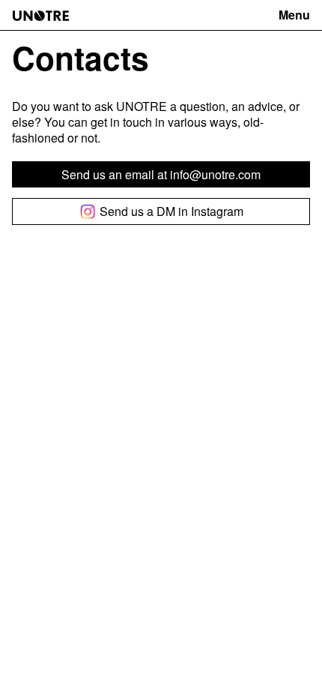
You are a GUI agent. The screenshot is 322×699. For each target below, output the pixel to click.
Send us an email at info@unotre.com (161, 174)
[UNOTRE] (41, 16)
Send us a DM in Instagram (171, 211)
